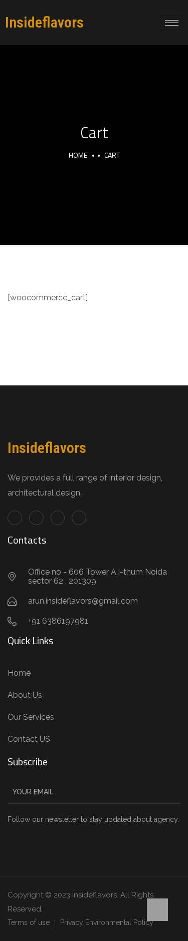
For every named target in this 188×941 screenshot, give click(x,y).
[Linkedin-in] (58, 518)
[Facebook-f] (15, 518)
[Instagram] (79, 518)
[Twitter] (36, 518)
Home (78, 155)
